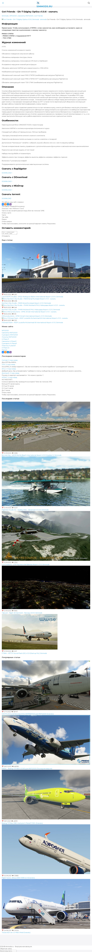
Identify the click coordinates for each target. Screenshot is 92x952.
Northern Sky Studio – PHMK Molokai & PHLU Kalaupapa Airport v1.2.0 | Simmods (31, 309)
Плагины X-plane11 (9, 346)
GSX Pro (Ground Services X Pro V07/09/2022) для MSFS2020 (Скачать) (28, 714)
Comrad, (10, 360)
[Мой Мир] (8, 204)
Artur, (9, 369)
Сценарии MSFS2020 (10, 335)
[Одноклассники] (5, 204)
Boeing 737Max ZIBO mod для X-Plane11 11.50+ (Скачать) (22, 823)
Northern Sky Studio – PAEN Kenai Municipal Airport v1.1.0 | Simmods (26, 303)
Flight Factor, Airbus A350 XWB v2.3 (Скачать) (18, 878)
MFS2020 (5, 330)
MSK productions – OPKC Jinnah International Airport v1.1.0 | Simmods (27, 316)
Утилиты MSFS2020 (9, 337)
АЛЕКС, (9, 377)
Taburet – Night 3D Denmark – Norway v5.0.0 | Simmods (22, 613)
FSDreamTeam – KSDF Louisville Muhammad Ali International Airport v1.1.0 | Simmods (32, 322)
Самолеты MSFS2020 (9, 333)
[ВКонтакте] (3, 204)
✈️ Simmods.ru (44, 3)
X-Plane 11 (5, 339)
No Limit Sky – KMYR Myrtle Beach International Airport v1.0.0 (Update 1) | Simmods (31, 455)
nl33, (8, 364)
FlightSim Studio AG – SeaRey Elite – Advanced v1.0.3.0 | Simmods (25, 510)
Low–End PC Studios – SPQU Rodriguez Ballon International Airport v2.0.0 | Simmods (32, 297)
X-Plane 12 (5, 348)
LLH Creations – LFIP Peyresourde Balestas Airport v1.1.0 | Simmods (25, 564)
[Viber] (10, 204)
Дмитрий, (10, 373)
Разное (4, 350)
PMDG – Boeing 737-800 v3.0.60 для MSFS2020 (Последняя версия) (27, 768)
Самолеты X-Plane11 (9, 341)
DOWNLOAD (6, 198)
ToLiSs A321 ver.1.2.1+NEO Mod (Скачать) (16, 932)
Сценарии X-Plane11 (9, 343)
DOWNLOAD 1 (7, 173)
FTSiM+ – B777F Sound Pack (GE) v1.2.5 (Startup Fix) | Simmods (24, 653)
